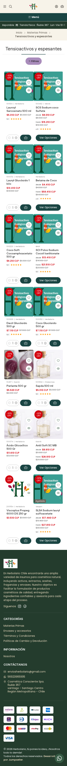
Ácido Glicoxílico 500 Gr (17, 447)
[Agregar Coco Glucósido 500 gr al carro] (55, 343)
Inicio (19, 32)
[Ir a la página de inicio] (33, 6)
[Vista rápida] (29, 90)
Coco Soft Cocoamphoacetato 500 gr (19, 253)
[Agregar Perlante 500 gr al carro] (25, 403)
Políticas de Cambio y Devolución (25, 641)
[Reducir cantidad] (9, 138)
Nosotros (9, 656)
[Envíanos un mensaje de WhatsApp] (59, 758)
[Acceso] (56, 7)
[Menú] (4, 7)
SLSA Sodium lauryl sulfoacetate (48, 512)
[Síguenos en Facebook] (25, 606)
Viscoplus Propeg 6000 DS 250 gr (18, 512)
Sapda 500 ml (44, 385)
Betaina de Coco (46, 180)
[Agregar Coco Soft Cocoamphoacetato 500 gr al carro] (25, 280)
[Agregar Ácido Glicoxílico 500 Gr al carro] (25, 468)
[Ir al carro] (62, 7)
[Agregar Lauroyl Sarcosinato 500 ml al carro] (25, 138)
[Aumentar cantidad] (16, 138)
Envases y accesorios (17, 631)
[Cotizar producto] (29, 82)
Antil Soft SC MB (46, 445)
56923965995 (16, 677)
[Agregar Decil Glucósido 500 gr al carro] (25, 343)
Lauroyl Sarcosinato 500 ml (19, 109)
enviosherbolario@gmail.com (27, 671)
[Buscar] (10, 7)
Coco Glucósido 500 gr (46, 324)
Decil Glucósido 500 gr (17, 324)
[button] (33, 61)
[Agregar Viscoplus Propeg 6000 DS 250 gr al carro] (25, 541)
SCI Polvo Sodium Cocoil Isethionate (47, 251)
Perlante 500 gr (16, 385)
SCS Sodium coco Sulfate (47, 109)
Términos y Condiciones (19, 636)
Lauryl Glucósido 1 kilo (18, 182)
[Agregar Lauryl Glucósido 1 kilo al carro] (25, 207)
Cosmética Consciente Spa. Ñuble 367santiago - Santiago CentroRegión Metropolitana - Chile (26, 686)
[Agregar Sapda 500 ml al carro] (55, 403)
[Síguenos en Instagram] (19, 606)
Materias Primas (37, 32)
